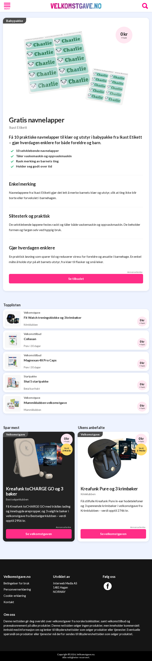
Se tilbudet (76, 278)
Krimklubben (88, 494)
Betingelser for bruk (16, 583)
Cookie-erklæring (15, 595)
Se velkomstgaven (39, 534)
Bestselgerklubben (17, 499)
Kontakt (9, 602)
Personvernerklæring (17, 589)
